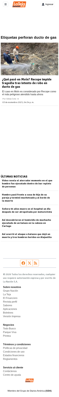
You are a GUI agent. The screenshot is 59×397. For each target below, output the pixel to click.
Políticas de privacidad (15, 348)
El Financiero (10, 298)
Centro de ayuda (12, 375)
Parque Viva (9, 332)
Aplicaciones (10, 309)
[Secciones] (5, 4)
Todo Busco (9, 328)
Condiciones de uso (14, 351)
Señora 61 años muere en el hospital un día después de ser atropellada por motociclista (27, 210)
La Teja (7, 294)
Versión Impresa (11, 316)
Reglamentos (10, 359)
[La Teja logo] (19, 4)
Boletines (8, 312)
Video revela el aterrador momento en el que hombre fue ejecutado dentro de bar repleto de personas (27, 183)
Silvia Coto (11, 99)
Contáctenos (10, 371)
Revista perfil (10, 301)
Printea (7, 336)
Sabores (7, 305)
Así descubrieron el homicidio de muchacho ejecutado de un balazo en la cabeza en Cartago (26, 223)
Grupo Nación (10, 290)
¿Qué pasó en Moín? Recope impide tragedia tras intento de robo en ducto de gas (26, 83)
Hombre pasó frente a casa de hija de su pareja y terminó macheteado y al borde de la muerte (26, 197)
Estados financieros (13, 355)
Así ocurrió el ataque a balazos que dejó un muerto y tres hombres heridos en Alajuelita (27, 236)
